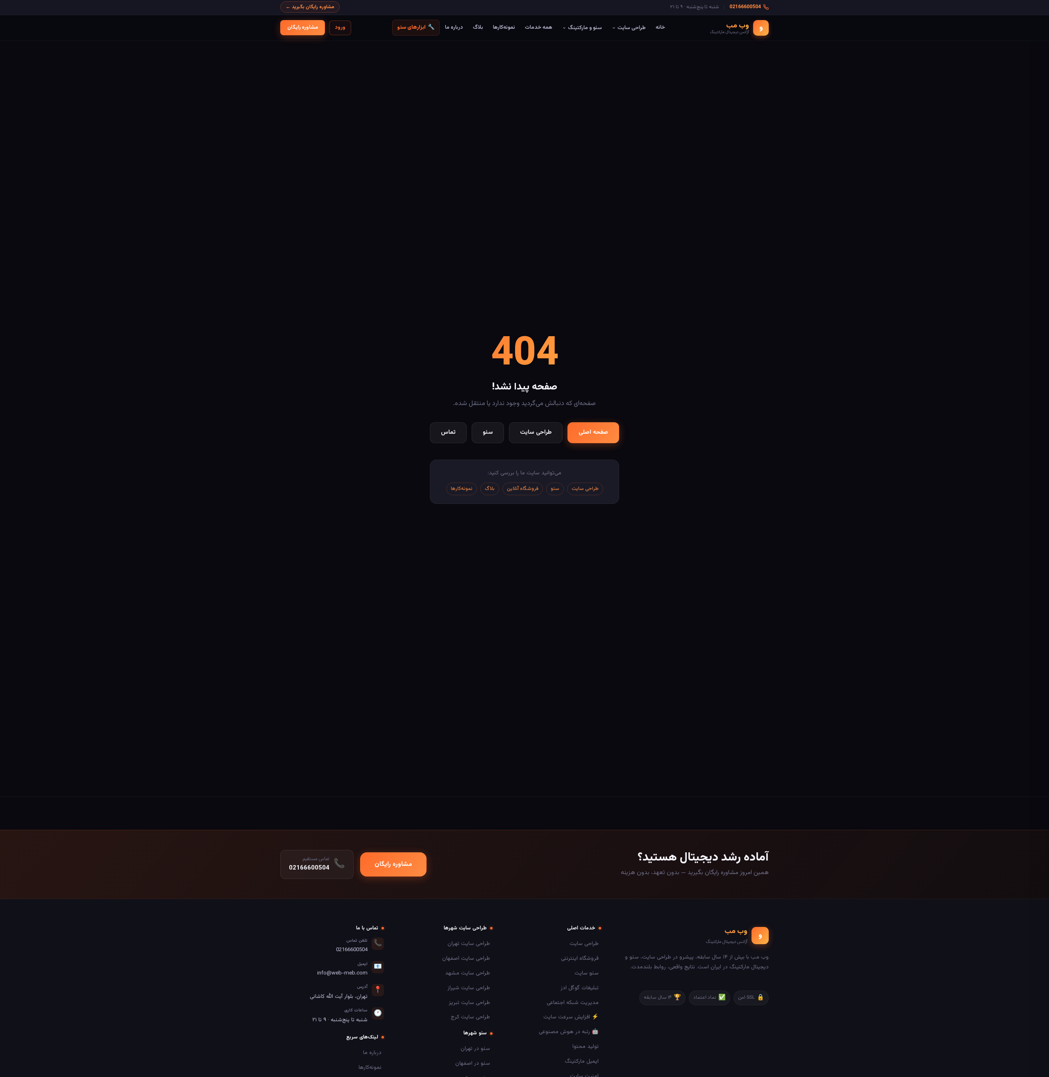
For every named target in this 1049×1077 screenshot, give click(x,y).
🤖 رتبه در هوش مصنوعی (569, 1031)
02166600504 (745, 7)
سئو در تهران (475, 1048)
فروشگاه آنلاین (522, 489)
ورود (340, 27)
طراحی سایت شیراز (468, 988)
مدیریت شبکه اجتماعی (573, 1002)
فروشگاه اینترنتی (580, 958)
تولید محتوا (585, 1046)
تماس (448, 432)
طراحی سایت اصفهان (466, 958)
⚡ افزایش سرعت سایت (571, 1017)
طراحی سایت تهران (468, 943)
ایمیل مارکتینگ (582, 1061)
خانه (660, 27)
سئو (488, 432)
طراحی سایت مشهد (467, 973)
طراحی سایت (632, 27)
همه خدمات (538, 27)
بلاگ (478, 27)
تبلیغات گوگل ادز (580, 988)
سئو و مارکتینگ (585, 27)
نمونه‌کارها (504, 27)
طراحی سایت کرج (470, 1017)
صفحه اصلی (593, 432)
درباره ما (454, 27)
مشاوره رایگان (302, 27)
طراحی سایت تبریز (469, 1002)
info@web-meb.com (342, 973)
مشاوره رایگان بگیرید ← (310, 7)
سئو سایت (586, 973)
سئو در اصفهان (472, 1063)
